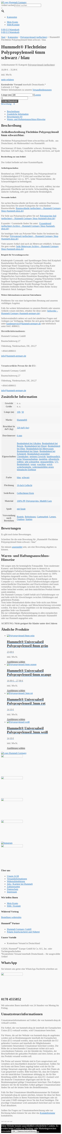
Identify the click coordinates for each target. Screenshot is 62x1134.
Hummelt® (22, 420)
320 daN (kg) (23, 427)
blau (19, 477)
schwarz (25, 477)
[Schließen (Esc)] (2, 1121)
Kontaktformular (47, 1113)
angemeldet (17, 547)
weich (49, 464)
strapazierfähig (46, 461)
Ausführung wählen (16, 662)
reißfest (20, 461)
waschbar (41, 464)
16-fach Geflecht (24, 485)
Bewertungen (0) (14, 116)
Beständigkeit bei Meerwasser (39, 448)
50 (22, 412)
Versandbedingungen (42, 90)
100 (18, 412)
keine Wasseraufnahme (27, 459)
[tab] (34, 111)
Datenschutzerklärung (26, 1131)
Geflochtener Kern (25, 493)
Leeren (37, 95)
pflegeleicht (53, 459)
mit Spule (21, 509)
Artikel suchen (7, 5)
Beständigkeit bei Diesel (36, 446)
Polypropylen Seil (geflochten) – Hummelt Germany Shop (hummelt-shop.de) (28, 217)
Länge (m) (6, 95)
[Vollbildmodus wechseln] (8, 1121)
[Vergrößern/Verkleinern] (11, 1121)
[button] (7, 79)
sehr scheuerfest (32, 461)
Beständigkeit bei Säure (27, 451)
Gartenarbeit (42, 516)
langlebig (43, 459)
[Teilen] (5, 1121)
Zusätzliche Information (18, 114)
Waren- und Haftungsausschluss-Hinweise (26, 119)
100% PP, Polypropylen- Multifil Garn (34, 501)
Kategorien (13, 37)
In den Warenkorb (9, 101)
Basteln (20, 516)
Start (3, 37)
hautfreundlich (53, 456)
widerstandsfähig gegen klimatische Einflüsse (35, 468)
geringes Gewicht (38, 456)
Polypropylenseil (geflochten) (33, 37)
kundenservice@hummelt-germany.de (23, 323)
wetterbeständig (24, 467)
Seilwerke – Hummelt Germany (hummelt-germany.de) (29, 312)
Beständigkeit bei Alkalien (29, 443)
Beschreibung (13, 111)
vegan (33, 464)
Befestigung (30, 516)
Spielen (29, 519)
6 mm (19, 435)
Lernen (52, 516)
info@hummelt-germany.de (13, 356)
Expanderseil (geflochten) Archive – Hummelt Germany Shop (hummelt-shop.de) (28, 226)
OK (13, 1131)
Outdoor (20, 519)
